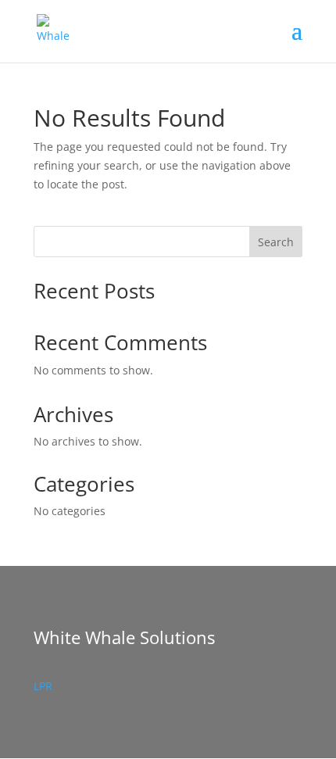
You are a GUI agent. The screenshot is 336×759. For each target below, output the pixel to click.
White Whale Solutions (124, 637)
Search (276, 242)
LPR (43, 685)
